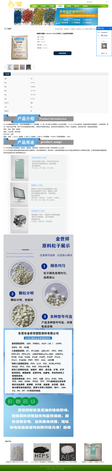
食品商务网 (61, 469)
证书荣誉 (68, 6)
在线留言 (85, 6)
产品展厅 (60, 6)
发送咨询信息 (62, 53)
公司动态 (51, 6)
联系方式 (76, 6)
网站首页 (66, 29)
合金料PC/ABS (80, 29)
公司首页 (34, 6)
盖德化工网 (54, 469)
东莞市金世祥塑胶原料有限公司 (47, 466)
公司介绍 (43, 6)
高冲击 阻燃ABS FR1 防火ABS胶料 (67, 462)
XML (70, 466)
